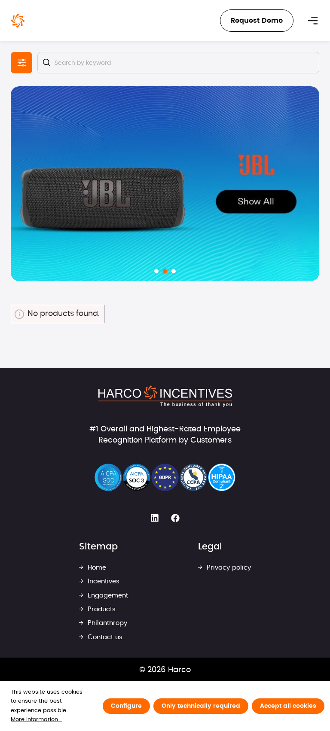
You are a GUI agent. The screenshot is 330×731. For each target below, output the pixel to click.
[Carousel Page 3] (173, 271)
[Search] (46, 62)
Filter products (21, 62)
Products (101, 609)
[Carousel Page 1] (156, 271)
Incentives (102, 581)
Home (96, 567)
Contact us (104, 637)
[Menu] (313, 21)
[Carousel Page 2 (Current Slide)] (165, 271)
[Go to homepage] (18, 21)
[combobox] (178, 62)
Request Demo (257, 20)
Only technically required (201, 706)
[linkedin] (154, 518)
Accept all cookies (288, 706)
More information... (36, 719)
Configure (126, 706)
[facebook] (175, 518)
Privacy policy (228, 567)
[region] (165, 183)
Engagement (107, 595)
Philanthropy (106, 623)
